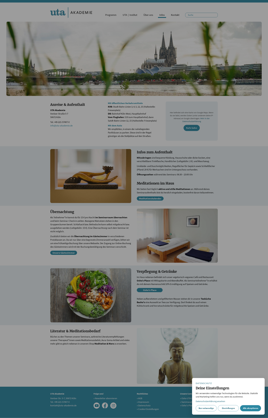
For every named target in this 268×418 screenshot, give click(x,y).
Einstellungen (228, 408)
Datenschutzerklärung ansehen (210, 401)
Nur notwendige (206, 408)
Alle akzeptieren (250, 408)
